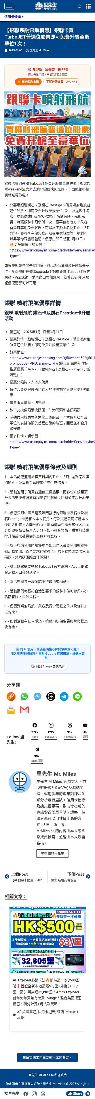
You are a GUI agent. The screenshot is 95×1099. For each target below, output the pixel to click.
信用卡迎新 (46, 1012)
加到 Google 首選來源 (50, 666)
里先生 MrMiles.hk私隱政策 (47, 1075)
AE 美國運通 (26, 1012)
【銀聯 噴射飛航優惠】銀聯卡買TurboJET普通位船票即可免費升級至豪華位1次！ (46, 37)
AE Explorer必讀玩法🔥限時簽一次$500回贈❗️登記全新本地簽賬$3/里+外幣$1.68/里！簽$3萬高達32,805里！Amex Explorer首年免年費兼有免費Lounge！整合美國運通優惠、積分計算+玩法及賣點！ (47, 992)
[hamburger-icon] (9, 6)
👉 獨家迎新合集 (28, 81)
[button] (5, 965)
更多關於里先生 (52, 853)
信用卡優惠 (12, 17)
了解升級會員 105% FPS (61, 81)
